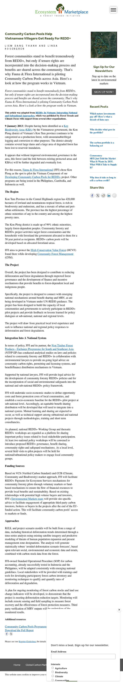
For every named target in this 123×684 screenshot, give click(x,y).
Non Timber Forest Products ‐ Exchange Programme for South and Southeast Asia (39, 347)
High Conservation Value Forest (48, 250)
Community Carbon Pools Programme (26, 626)
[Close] (119, 609)
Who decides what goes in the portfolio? (102, 131)
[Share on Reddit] (103, 195)
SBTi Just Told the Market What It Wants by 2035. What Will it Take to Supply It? (103, 161)
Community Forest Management (55, 254)
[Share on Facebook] (92, 195)
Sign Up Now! (104, 92)
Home (17, 664)
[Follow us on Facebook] (7, 634)
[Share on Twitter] (97, 195)
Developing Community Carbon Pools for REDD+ (33, 177)
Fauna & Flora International (38, 169)
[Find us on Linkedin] (15, 634)
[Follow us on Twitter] (11, 634)
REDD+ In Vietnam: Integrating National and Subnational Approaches (41, 114)
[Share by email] (114, 195)
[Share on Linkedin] (108, 195)
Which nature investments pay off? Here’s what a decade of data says (102, 116)
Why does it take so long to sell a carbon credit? (103, 179)
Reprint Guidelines (27, 641)
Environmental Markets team (27, 498)
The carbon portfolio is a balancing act (102, 144)
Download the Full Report (19, 630)
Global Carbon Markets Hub (41, 664)
